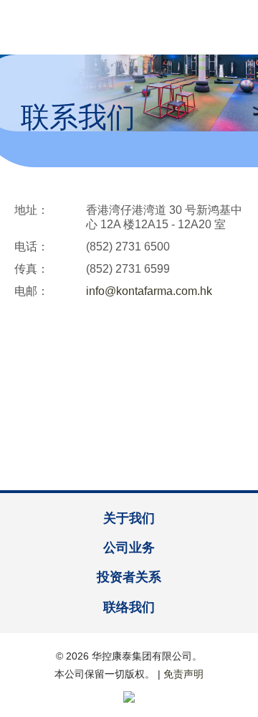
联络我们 (129, 607)
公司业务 (129, 547)
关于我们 (129, 518)
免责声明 (183, 674)
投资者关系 (129, 577)
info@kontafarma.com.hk (149, 291)
